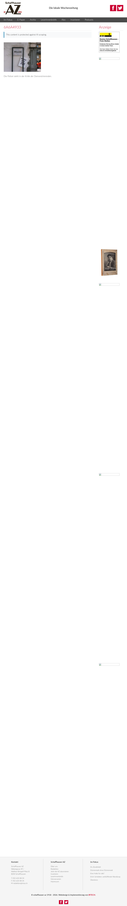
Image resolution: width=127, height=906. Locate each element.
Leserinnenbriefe (49, 20)
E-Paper (21, 20)
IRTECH (92, 895)
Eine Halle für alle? (97, 873)
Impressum (55, 882)
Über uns (54, 866)
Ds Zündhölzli (95, 867)
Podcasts (89, 20)
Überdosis (94, 880)
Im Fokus (8, 20)
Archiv (33, 20)
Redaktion (54, 869)
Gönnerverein (56, 879)
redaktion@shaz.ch (20, 883)
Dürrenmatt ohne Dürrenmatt (101, 870)
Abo (63, 20)
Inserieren (75, 20)
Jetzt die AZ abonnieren (60, 871)
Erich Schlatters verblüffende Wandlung (105, 877)
